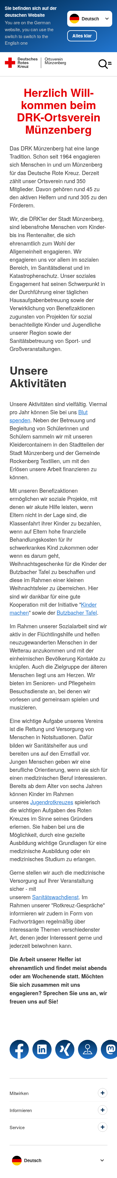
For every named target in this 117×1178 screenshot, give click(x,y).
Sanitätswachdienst (55, 897)
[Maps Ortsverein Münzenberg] (87, 1049)
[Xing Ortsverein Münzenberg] (64, 1049)
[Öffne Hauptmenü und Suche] (105, 64)
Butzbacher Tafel (77, 612)
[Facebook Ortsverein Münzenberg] (19, 1049)
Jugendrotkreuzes (51, 802)
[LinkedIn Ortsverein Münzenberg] (42, 1049)
